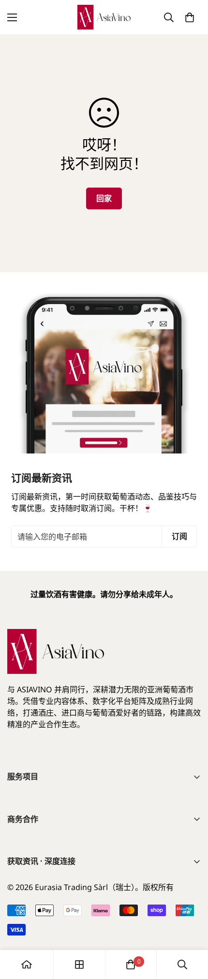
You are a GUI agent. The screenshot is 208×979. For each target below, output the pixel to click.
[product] (26, 964)
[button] (189, 17)
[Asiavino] (104, 17)
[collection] (79, 964)
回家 (104, 198)
